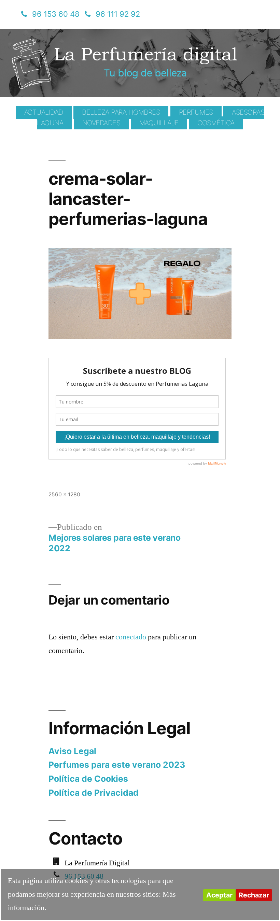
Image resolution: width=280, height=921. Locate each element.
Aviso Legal (72, 751)
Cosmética (216, 123)
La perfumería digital (87, 34)
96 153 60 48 (56, 14)
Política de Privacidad (93, 793)
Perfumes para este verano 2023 (116, 765)
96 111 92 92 (118, 14)
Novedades (101, 123)
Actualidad (43, 112)
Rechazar (254, 895)
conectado (130, 637)
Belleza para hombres (121, 112)
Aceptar (219, 895)
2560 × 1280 (64, 494)
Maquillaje (159, 123)
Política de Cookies (88, 779)
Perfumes (196, 112)
